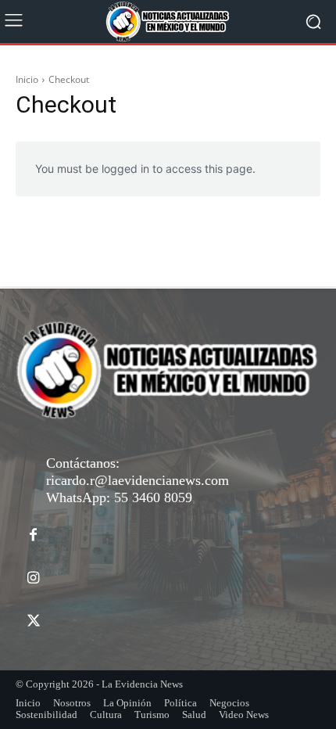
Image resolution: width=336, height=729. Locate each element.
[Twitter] (33, 621)
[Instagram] (33, 578)
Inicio (27, 79)
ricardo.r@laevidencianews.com (137, 480)
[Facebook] (33, 535)
